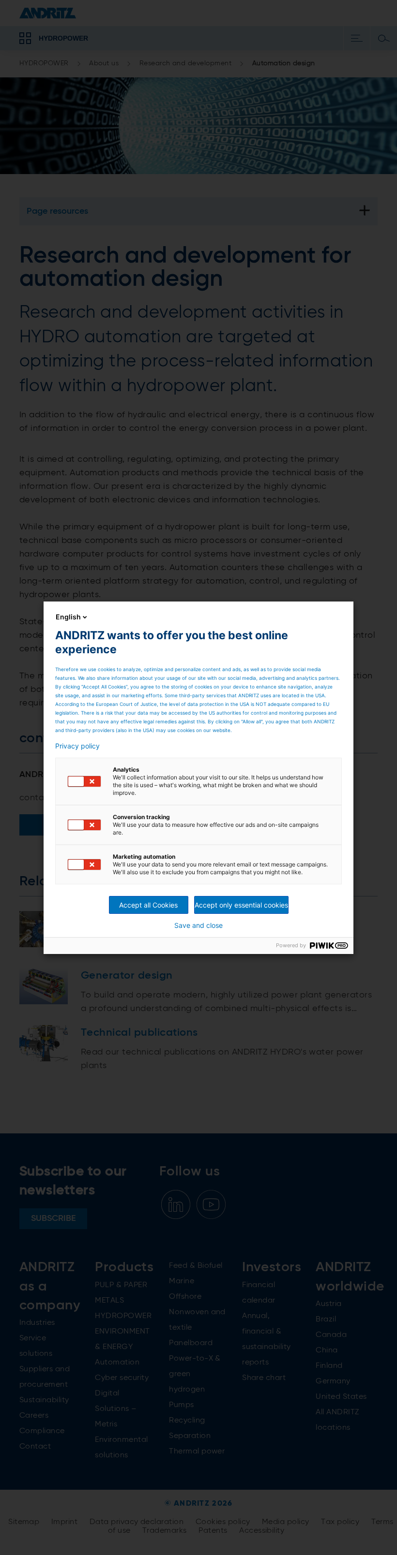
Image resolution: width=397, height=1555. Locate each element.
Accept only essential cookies (241, 905)
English (68, 617)
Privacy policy (77, 746)
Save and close (198, 925)
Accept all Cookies (148, 905)
